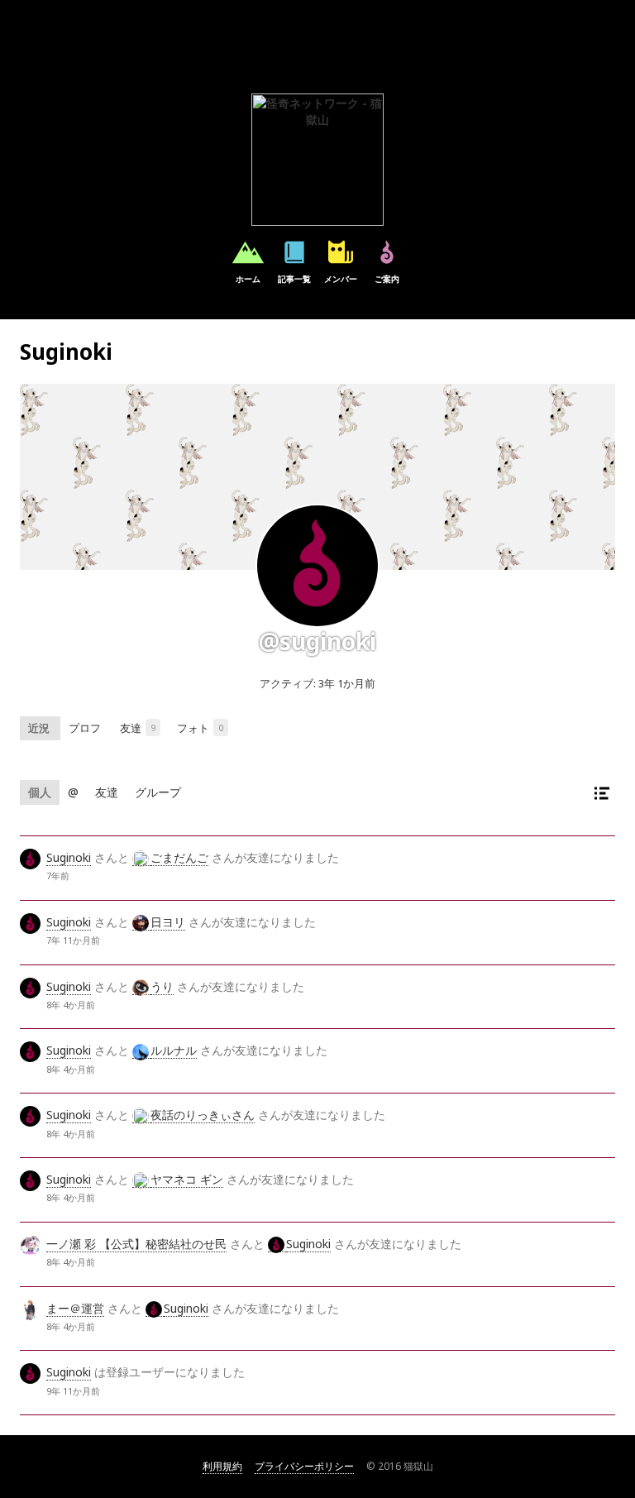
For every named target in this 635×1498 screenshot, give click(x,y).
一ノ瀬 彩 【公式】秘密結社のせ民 (136, 1244)
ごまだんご (179, 857)
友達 (152, 727)
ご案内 (387, 279)
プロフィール (86, 728)
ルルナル (173, 1050)
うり (162, 986)
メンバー (340, 279)
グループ (158, 792)
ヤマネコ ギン (186, 1179)
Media (220, 727)
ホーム (248, 279)
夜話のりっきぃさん (202, 1114)
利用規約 (222, 1466)
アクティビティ (40, 728)
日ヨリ (167, 922)
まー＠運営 (75, 1308)
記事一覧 (294, 279)
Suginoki (68, 857)
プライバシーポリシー (304, 1466)
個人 (39, 792)
